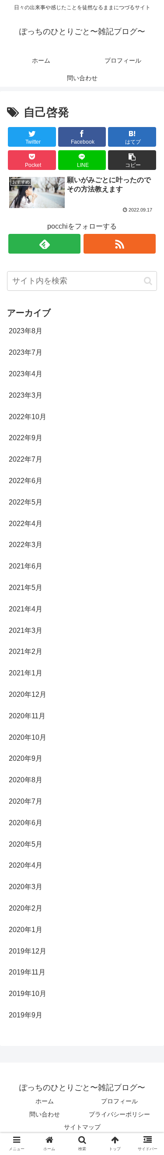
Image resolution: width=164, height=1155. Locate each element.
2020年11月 (27, 716)
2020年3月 (25, 886)
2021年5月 (25, 587)
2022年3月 (25, 544)
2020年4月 (25, 865)
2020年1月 (25, 929)
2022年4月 (25, 523)
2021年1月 (25, 673)
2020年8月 (25, 780)
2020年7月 (25, 801)
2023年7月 (25, 352)
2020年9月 (25, 758)
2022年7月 (25, 459)
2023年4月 (25, 374)
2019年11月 (27, 972)
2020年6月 (25, 823)
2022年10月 (27, 416)
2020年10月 (27, 737)
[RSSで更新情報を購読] (120, 244)
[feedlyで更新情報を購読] (44, 244)
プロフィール (119, 1101)
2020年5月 (25, 844)
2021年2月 (25, 651)
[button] (132, 160)
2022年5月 (25, 502)
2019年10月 (27, 993)
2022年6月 (25, 480)
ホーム (44, 1101)
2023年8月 (25, 331)
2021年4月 (25, 609)
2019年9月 (25, 1015)
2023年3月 (25, 395)
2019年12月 (27, 951)
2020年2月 (25, 908)
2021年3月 (25, 630)
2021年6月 (25, 566)
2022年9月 (25, 438)
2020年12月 (27, 694)
